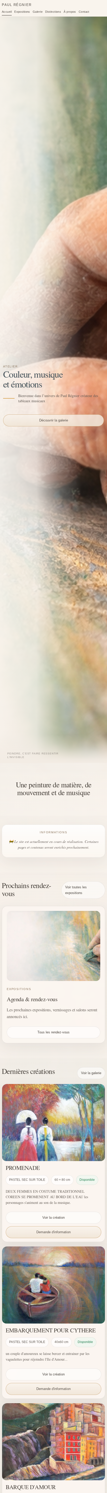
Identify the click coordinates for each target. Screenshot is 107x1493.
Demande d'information (53, 1232)
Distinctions (53, 11)
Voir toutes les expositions (76, 890)
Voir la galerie (91, 1073)
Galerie (38, 11)
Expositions (22, 11)
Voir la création (53, 1217)
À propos (70, 11)
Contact (84, 11)
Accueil (7, 11)
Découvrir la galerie (53, 420)
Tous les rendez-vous (53, 1032)
